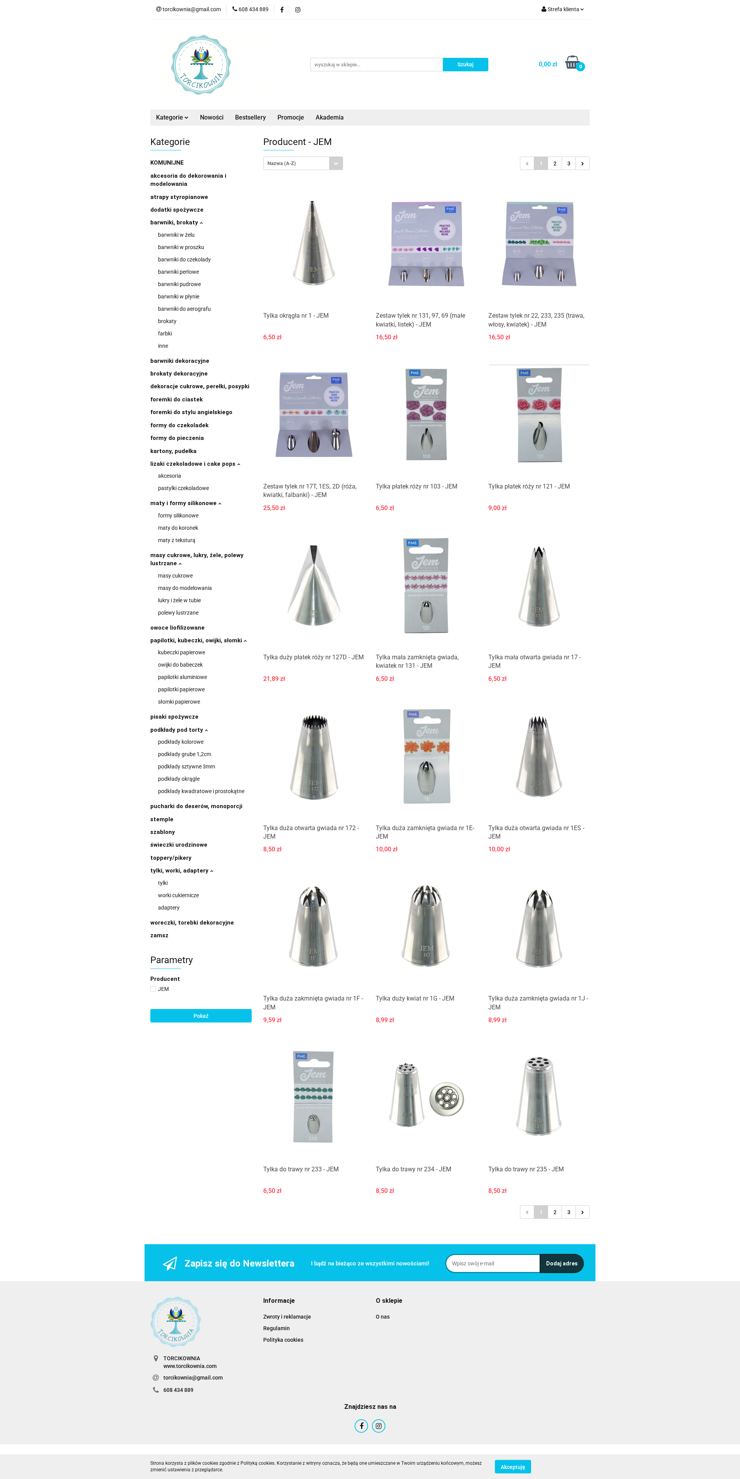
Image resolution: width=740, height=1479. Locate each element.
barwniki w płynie (178, 296)
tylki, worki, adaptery (180, 870)
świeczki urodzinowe (178, 844)
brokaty (167, 321)
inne (163, 346)
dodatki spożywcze (177, 209)
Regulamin (276, 1328)
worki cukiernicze (178, 895)
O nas (383, 1317)
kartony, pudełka (173, 451)
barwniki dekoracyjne (179, 360)
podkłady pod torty (177, 729)
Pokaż (201, 1016)
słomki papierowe (179, 702)
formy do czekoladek (179, 425)
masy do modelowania (185, 588)
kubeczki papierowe (181, 652)
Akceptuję (513, 1467)
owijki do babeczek (180, 665)
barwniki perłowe (178, 272)
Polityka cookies (283, 1340)
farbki (165, 333)
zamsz (159, 935)
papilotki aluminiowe (182, 677)
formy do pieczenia (177, 438)
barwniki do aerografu (184, 309)
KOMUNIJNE (167, 162)
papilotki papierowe (181, 689)
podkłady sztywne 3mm (186, 766)
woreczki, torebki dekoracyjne (192, 922)
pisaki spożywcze (174, 716)
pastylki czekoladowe (183, 488)
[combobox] (303, 163)
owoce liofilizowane (177, 627)
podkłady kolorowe (181, 742)
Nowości (212, 117)
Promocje (291, 117)
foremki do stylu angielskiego (191, 412)
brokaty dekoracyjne (179, 373)
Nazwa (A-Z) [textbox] (281, 163)
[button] (279, 1301)
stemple (161, 819)
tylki (163, 883)
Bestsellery (250, 117)
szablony (162, 832)
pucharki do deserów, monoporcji (196, 806)
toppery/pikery (171, 857)
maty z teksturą (176, 540)
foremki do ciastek (176, 399)
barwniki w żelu (176, 235)
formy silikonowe (178, 515)
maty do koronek (178, 528)
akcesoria (169, 476)
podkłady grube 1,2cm (184, 754)
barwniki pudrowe (179, 284)
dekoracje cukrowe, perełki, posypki (199, 386)
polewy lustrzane (178, 613)
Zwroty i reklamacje (287, 1317)
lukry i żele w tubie (179, 600)
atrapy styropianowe (179, 197)
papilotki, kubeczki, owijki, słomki (197, 640)
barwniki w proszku (181, 247)
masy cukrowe (175, 576)
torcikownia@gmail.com (193, 1378)
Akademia (330, 117)
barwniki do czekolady (184, 259)
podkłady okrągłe (179, 779)
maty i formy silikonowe (184, 503)
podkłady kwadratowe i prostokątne (201, 791)
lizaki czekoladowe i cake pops (193, 463)
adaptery (169, 908)
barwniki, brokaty (175, 222)
